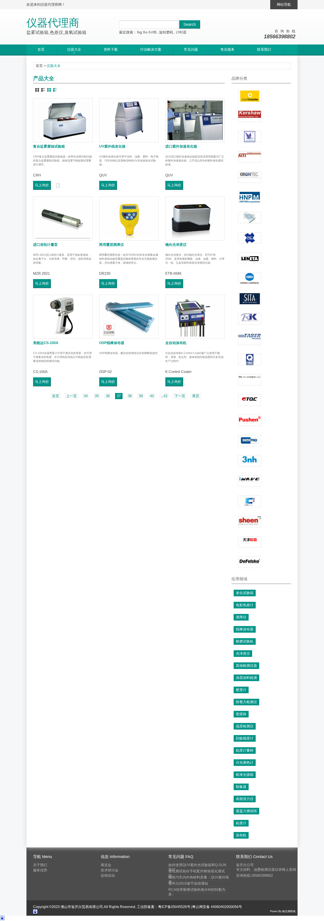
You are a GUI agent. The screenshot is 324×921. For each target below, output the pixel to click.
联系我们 (264, 49)
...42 (164, 396)
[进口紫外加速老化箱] (195, 120)
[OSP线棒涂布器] (129, 317)
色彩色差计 (244, 605)
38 (130, 396)
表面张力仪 (244, 799)
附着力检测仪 (246, 702)
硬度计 (241, 690)
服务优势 (40, 870)
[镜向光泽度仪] (195, 218)
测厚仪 (241, 617)
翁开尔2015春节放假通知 (188, 883)
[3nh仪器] (249, 461)
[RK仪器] (249, 319)
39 (141, 396)
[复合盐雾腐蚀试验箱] (63, 120)
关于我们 (40, 865)
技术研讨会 (109, 870)
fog (139, 32)
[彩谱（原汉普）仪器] (249, 501)
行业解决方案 (150, 49)
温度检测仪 (244, 726)
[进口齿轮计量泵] (63, 218)
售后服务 (227, 49)
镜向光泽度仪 (175, 244)
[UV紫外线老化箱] (129, 120)
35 (97, 396)
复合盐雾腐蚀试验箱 (49, 146)
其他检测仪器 (246, 665)
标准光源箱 (244, 774)
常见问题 (191, 49)
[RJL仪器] (249, 379)
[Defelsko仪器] (249, 562)
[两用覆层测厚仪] (129, 218)
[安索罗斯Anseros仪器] (249, 136)
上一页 (71, 396)
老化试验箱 (244, 593)
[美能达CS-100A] (63, 317)
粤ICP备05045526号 (174, 907)
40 (152, 396)
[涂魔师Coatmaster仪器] (249, 96)
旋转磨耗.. (167, 32)
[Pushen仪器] (249, 420)
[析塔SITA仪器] (249, 298)
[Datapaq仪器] (249, 440)
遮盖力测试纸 (246, 811)
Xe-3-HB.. (150, 32)
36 (108, 396)
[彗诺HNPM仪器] (249, 197)
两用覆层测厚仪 (111, 244)
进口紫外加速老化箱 (181, 146)
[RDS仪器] (249, 217)
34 (86, 396)
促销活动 (108, 875)
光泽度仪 (243, 653)
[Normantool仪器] (249, 157)
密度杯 (241, 714)
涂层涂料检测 (246, 678)
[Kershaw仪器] (249, 116)
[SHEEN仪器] (249, 521)
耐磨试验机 (244, 641)
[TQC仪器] (249, 400)
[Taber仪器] (249, 339)
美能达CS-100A (45, 343)
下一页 (180, 396)
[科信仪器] (249, 542)
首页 (41, 49)
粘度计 (241, 823)
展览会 (106, 865)
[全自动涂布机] (195, 317)
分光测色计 (244, 762)
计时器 (181, 32)
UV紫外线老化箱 (112, 146)
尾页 (195, 396)
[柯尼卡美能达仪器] (249, 278)
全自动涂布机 (175, 343)
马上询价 (42, 185)
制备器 (241, 787)
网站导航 (284, 4)
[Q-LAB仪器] (249, 359)
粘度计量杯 (244, 750)
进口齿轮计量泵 (45, 244)
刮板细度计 (244, 738)
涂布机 (241, 835)
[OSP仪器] (249, 238)
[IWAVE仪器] (249, 481)
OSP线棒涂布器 (111, 343)
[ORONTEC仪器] (249, 177)
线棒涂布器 (244, 629)
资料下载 (111, 49)
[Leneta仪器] (249, 258)
